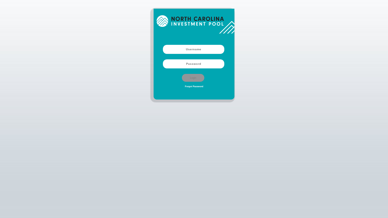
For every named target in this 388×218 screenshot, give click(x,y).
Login (193, 77)
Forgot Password (194, 86)
